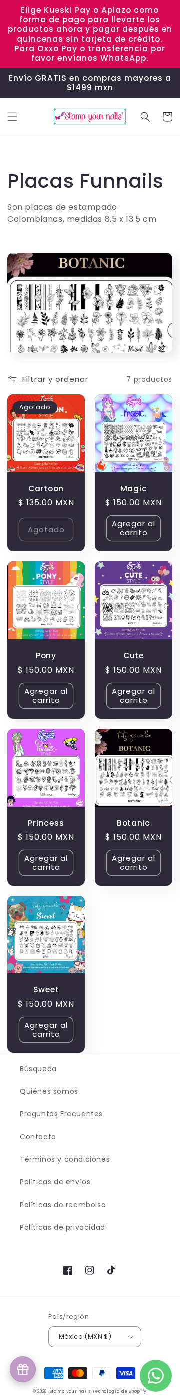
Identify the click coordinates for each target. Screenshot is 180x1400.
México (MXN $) (85, 1336)
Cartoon (46, 488)
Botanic (133, 823)
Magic (134, 488)
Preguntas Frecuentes (61, 1114)
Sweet (47, 989)
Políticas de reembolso (63, 1204)
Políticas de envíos (55, 1182)
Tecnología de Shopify (119, 1391)
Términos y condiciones (65, 1159)
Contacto (38, 1137)
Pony (46, 655)
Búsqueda (38, 1069)
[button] (13, 117)
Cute (134, 655)
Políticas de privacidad (63, 1227)
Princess (46, 823)
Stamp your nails (70, 1391)
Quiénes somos (49, 1091)
